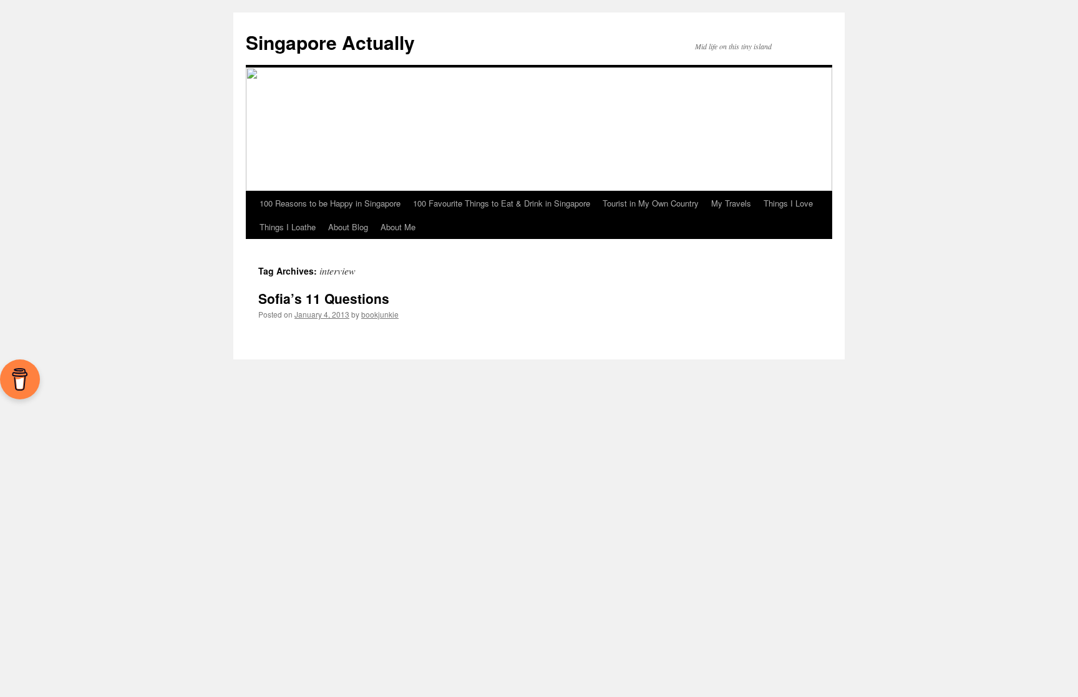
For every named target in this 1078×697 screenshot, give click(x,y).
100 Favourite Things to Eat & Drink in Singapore (501, 203)
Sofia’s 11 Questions (323, 298)
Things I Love (788, 203)
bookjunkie (380, 314)
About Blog (348, 227)
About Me (398, 227)
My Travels (731, 203)
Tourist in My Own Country (651, 203)
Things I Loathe (288, 227)
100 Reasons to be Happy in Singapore (330, 203)
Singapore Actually (330, 42)
